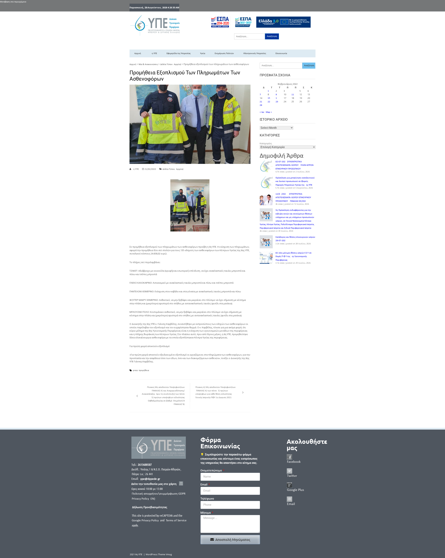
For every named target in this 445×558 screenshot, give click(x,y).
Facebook (294, 462)
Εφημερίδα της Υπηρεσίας (179, 53)
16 (277, 98)
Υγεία (202, 53)
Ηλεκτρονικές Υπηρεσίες (254, 53)
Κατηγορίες (266, 143)
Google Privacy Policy (145, 520)
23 (277, 102)
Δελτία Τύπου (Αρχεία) (170, 64)
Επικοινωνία (281, 53)
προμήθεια (144, 370)
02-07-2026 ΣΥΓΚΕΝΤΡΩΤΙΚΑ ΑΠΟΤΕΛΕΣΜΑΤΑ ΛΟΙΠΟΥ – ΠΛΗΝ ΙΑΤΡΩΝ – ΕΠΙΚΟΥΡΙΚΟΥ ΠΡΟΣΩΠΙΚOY (295, 165)
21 (261, 102)
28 (261, 105)
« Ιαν (262, 112)
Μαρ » (269, 112)
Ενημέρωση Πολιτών (224, 53)
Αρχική (137, 53)
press (135, 370)
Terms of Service (176, 520)
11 (293, 94)
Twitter (292, 476)
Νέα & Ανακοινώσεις (148, 64)
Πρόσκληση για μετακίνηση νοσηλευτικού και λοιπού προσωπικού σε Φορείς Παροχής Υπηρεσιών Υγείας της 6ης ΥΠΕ (295, 181)
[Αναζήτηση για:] (249, 36)
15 (269, 98)
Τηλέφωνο (207, 498)
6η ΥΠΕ (154, 53)
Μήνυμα (205, 512)
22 (269, 102)
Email (204, 484)
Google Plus (295, 490)
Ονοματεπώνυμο (211, 470)
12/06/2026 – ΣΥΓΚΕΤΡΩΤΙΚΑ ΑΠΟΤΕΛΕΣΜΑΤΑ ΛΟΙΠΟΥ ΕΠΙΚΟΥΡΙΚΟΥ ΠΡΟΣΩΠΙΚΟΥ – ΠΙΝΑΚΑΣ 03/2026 (293, 197)
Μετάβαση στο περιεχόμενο (13, 2)
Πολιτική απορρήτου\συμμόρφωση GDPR (158, 493)
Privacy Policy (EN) (143, 498)
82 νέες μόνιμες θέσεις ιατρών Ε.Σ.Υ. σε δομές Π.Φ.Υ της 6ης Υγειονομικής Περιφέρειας (294, 256)
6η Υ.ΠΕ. (135, 169)
